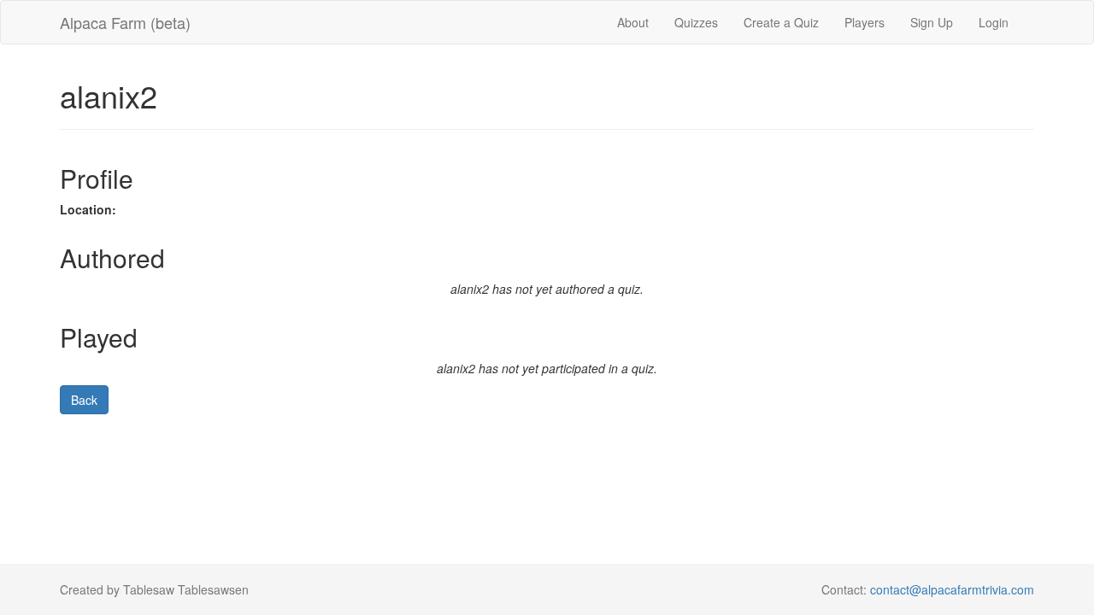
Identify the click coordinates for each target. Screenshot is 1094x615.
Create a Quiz (781, 22)
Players (864, 22)
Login (994, 22)
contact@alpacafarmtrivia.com (952, 589)
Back (84, 399)
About (633, 22)
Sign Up (931, 22)
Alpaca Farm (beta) (125, 22)
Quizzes (696, 22)
